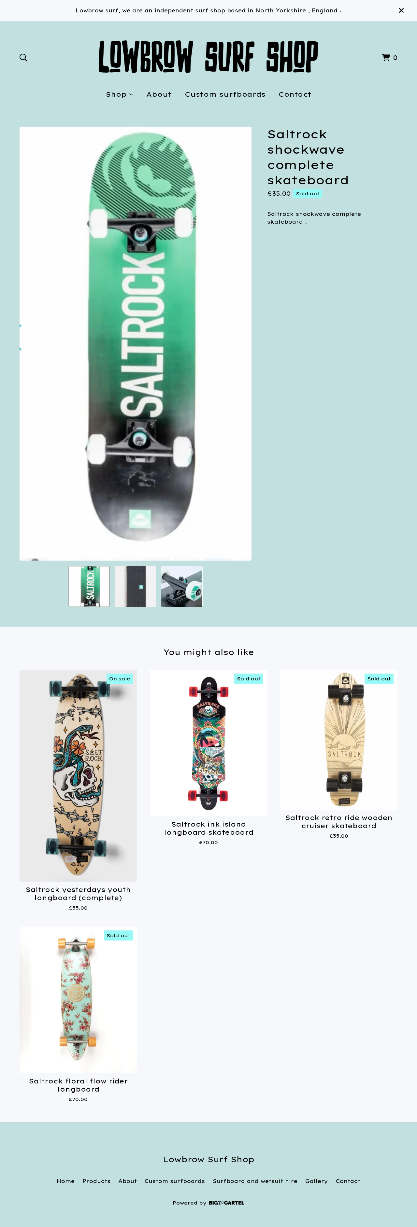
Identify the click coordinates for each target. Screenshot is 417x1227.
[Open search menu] (23, 57)
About (159, 94)
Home (66, 1181)
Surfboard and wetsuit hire (255, 1181)
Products (96, 1181)
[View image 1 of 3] (88, 586)
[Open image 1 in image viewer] (136, 344)
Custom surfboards (225, 94)
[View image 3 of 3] (181, 586)
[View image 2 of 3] (135, 586)
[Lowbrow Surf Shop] (209, 56)
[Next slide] (242, 344)
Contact (295, 94)
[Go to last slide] (28, 344)
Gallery (316, 1181)
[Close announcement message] (401, 10)
